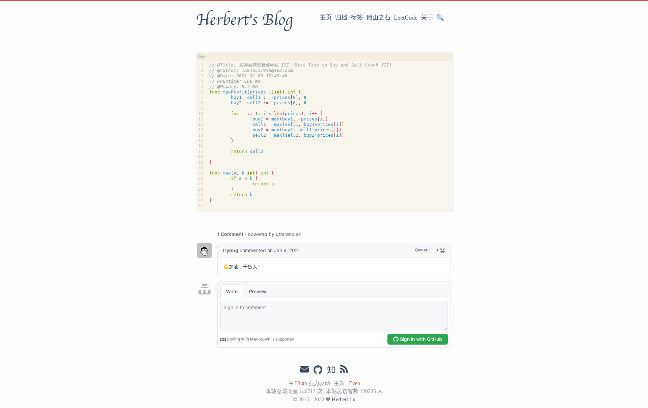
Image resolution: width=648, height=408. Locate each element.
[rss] (344, 370)
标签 (357, 17)
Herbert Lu (343, 399)
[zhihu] (330, 370)
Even (354, 383)
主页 (326, 17)
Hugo (301, 383)
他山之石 (378, 17)
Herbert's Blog (244, 20)
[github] (318, 370)
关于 (427, 17)
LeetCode (405, 17)
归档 (341, 17)
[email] (304, 369)
